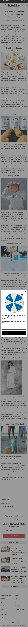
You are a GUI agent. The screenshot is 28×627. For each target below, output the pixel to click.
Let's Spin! (14, 332)
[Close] (25, 291)
